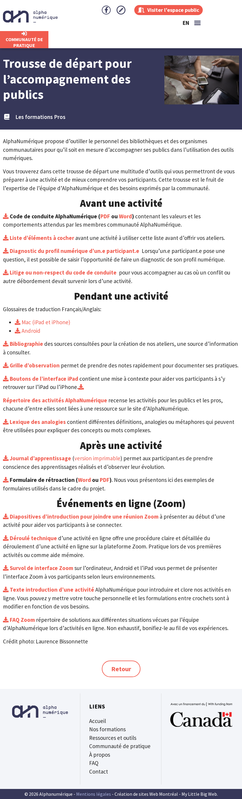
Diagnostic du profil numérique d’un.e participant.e (74, 250)
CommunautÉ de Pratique (24, 42)
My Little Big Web (199, 794)
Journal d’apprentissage (40, 458)
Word (125, 216)
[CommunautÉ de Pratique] (24, 33)
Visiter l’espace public (172, 10)
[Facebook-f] (106, 10)
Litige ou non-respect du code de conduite (63, 272)
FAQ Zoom (22, 619)
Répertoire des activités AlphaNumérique (55, 400)
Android (30, 330)
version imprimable (97, 458)
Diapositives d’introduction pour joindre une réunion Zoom (83, 516)
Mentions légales (93, 794)
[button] (197, 22)
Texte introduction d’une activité (51, 589)
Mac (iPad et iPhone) (45, 322)
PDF (105, 216)
